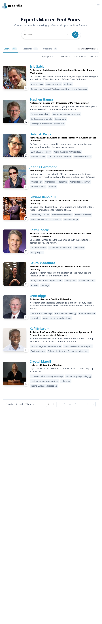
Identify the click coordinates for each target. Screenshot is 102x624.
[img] (14, 77)
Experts (10, 48)
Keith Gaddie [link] (39, 230)
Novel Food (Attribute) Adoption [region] (78, 346)
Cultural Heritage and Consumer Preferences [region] (68, 351)
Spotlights (30, 48)
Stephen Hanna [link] (41, 99)
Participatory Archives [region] (62, 214)
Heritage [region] (68, 84)
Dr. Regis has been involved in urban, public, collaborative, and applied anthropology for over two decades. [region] (61, 145)
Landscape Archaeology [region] (41, 313)
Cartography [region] (60, 119)
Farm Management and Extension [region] (46, 346)
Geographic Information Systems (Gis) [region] (47, 123)
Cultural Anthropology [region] (40, 152)
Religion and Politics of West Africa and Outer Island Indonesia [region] (59, 89)
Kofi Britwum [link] (40, 328)
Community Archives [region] (40, 214)
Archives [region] (34, 285)
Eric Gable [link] (37, 66)
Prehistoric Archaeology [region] (65, 313)
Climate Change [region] (71, 219)
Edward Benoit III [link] (43, 197)
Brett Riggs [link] (38, 295)
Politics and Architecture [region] (60, 247)
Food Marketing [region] (38, 351)
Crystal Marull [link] (40, 361)
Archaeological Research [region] (56, 182)
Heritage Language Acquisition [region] (44, 381)
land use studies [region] (38, 186)
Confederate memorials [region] (41, 119)
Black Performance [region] (82, 156)
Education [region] (65, 381)
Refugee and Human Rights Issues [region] (46, 280)
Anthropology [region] (37, 84)
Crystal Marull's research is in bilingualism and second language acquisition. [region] (62, 370)
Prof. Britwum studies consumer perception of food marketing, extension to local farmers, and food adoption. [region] (61, 340)
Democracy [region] (79, 247)
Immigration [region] (70, 280)
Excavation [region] (35, 318)
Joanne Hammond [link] (43, 167)
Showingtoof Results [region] (20, 404)
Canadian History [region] (86, 280)
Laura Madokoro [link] (42, 263)
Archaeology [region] (36, 182)
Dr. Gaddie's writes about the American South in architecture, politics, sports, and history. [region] (60, 241)
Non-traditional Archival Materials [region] (46, 219)
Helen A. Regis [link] (40, 134)
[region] (64, 71)
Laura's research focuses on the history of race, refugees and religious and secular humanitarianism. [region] (60, 274)
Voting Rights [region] (37, 252)
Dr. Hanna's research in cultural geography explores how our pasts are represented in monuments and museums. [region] (63, 108)
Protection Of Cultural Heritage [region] (57, 318)
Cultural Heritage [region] (87, 313)
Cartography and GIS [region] (40, 114)
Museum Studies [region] (53, 84)
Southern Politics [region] (38, 247)
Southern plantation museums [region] (66, 114)
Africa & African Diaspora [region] (59, 156)
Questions (49, 48)
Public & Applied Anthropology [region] (67, 152)
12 (87, 404)
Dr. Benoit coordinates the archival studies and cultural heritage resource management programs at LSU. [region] (62, 208)
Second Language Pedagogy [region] (78, 376)
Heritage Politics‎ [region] (38, 156)
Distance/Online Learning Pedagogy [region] (47, 376)
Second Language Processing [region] (44, 386)
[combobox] (46, 34)
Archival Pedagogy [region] (83, 214)
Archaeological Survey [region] (80, 182)
